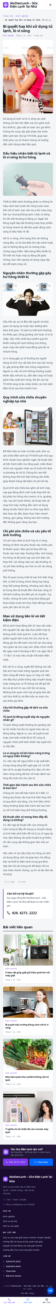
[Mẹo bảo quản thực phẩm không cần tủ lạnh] (28, 1054)
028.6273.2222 (23, 913)
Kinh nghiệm (22, 16)
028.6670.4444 (13, 1266)
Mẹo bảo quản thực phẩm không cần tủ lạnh (27, 1078)
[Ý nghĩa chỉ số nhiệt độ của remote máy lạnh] (28, 1106)
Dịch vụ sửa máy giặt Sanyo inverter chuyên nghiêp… (27, 1237)
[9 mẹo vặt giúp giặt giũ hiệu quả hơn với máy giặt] (28, 950)
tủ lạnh (22, 882)
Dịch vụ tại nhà (10, 1221)
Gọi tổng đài (9, 1302)
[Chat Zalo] (50, 1291)
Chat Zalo (43, 1162)
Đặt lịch (46, 1302)
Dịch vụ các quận (11, 1226)
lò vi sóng (9, 882)
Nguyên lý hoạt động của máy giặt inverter (22, 1245)
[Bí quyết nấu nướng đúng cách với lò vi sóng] (28, 1002)
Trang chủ (8, 16)
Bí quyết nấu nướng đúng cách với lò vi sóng (26, 1026)
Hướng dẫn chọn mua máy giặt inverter (21, 1250)
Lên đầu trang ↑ (28, 1293)
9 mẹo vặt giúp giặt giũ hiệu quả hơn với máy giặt (27, 974)
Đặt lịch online (13, 1275)
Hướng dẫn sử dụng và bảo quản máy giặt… (23, 1241)
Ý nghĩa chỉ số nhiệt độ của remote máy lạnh (26, 1130)
